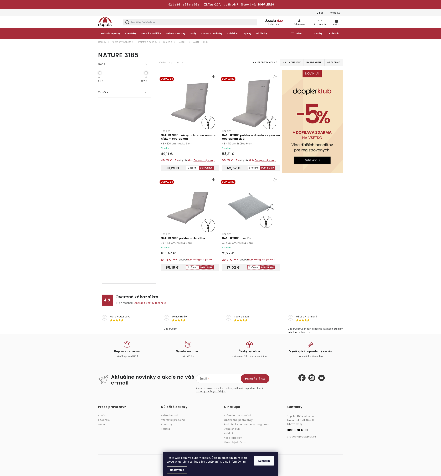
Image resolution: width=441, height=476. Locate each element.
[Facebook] (302, 378)
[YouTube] (321, 378)
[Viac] (296, 33)
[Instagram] (311, 378)
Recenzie (104, 420)
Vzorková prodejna (173, 420)
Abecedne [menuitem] (333, 62)
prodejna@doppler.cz (301, 436)
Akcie (101, 424)
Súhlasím (264, 460)
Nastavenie (177, 470)
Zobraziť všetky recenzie (150, 303)
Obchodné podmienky (238, 420)
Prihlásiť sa (255, 378)
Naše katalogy (233, 438)
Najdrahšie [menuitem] (314, 62)
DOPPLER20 (206, 168)
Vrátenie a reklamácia (238, 415)
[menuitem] (110, 33)
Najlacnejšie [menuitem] (292, 62)
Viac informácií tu (234, 461)
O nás (320, 12)
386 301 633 (297, 430)
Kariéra (165, 429)
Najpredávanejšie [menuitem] (265, 62)
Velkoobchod (169, 415)
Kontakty (335, 12)
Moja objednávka (235, 442)
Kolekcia (229, 433)
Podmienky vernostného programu (246, 424)
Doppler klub (232, 429)
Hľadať (127, 22)
